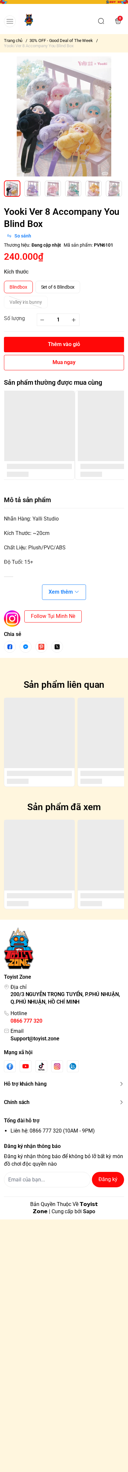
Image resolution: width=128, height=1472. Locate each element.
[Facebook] (10, 1066)
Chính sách (17, 1102)
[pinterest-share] (41, 647)
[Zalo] (73, 1066)
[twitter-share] (57, 647)
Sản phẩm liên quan (64, 684)
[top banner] (64, 4)
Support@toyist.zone (35, 1038)
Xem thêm (61, 592)
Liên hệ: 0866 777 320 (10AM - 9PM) (53, 1131)
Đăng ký (107, 1179)
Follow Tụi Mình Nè (53, 616)
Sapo (89, 1211)
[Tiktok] (41, 1066)
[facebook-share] (10, 647)
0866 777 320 (26, 1021)
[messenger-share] (26, 647)
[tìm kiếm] (101, 21)
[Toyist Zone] (29, 20)
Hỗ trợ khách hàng (25, 1084)
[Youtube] (25, 1066)
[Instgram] (57, 1066)
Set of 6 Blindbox (58, 287)
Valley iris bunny (26, 302)
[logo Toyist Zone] (64, 948)
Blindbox (18, 287)
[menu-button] (10, 21)
